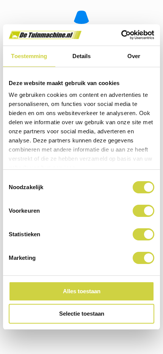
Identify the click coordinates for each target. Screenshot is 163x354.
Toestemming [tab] (29, 56)
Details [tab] (81, 56)
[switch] (143, 211)
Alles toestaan (81, 291)
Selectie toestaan (81, 313)
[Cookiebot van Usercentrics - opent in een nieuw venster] (121, 35)
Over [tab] (133, 56)
